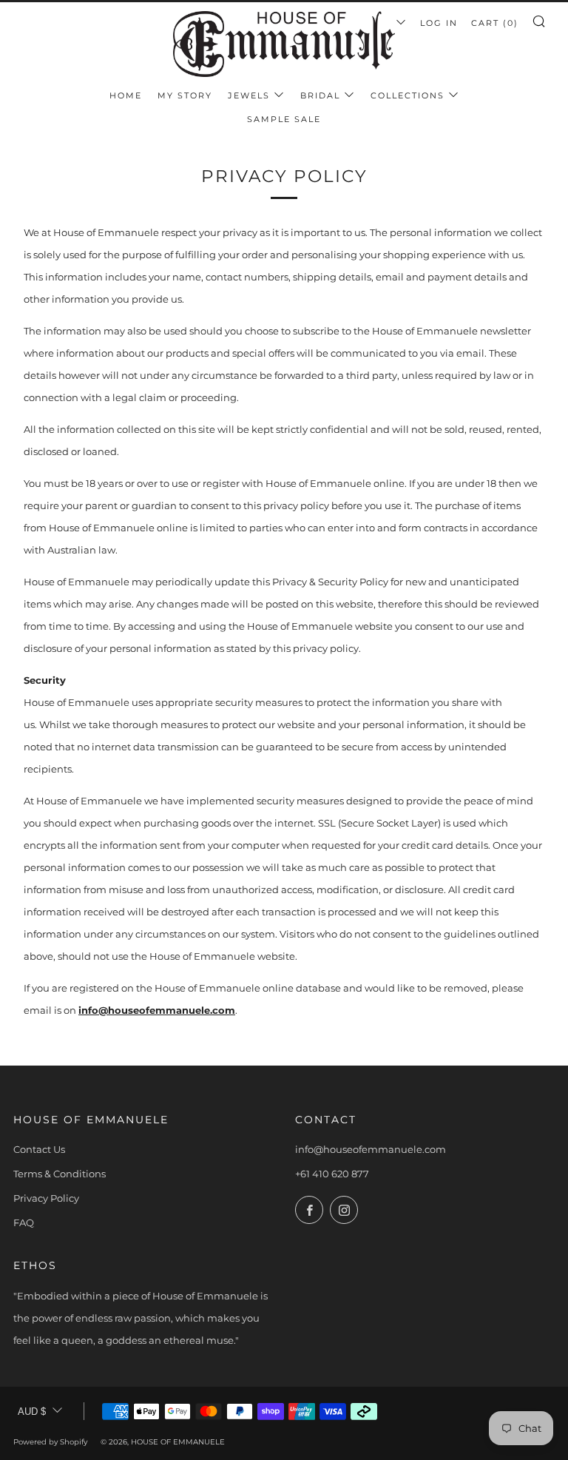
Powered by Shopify (50, 1442)
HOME (125, 95)
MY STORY (185, 95)
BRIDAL (320, 95)
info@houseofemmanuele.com (156, 1010)
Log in (439, 23)
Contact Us (39, 1149)
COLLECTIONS (407, 95)
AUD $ (32, 1411)
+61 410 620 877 (332, 1174)
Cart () (494, 23)
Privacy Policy (46, 1198)
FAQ (23, 1222)
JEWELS (249, 95)
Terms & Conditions (59, 1174)
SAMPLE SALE (284, 119)
